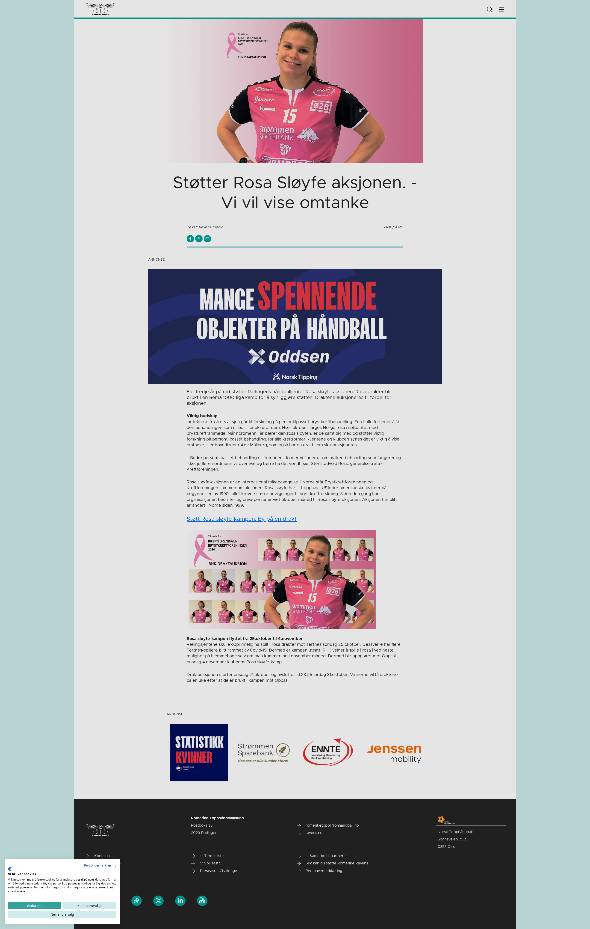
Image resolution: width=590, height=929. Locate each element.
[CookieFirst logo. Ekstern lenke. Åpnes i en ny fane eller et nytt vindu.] (10, 869)
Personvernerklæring (100, 865)
